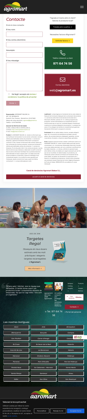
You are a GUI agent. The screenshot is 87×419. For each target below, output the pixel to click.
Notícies (80, 291)
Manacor (16, 356)
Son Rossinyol (70, 379)
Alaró (16, 327)
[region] (43, 409)
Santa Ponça (16, 373)
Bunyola (43, 333)
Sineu (71, 373)
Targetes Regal (34, 241)
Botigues (70, 283)
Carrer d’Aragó (43, 338)
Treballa (80, 288)
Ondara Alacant (43, 356)
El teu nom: (10, 29)
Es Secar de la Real (43, 344)
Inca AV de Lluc (16, 350)
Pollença (70, 356)
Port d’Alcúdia (43, 362)
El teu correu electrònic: (16, 40)
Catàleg (70, 286)
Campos (71, 333)
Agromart (35, 262)
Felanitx (71, 344)
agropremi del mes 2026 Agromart (48, 295)
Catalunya (71, 338)
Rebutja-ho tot (58, 411)
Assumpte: (10, 50)
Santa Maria (71, 367)
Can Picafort (16, 338)
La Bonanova (43, 350)
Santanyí (43, 373)
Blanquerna (16, 333)
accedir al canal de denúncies (43, 177)
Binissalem (71, 327)
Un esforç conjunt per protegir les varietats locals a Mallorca (58, 299)
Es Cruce (16, 344)
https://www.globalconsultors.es (21, 129)
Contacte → (74, 307)
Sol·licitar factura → (62, 41)
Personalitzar (41, 411)
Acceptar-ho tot (75, 411)
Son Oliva (43, 379)
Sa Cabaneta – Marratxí (43, 367)
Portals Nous (16, 367)
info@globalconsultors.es (17, 131)
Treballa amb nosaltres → (62, 27)
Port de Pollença (70, 362)
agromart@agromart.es (30, 120)
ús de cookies (12, 416)
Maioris (71, 350)
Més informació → (35, 268)
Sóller (16, 379)
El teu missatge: (12, 60)
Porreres (16, 362)
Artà (43, 327)
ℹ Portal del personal (73, 312)
